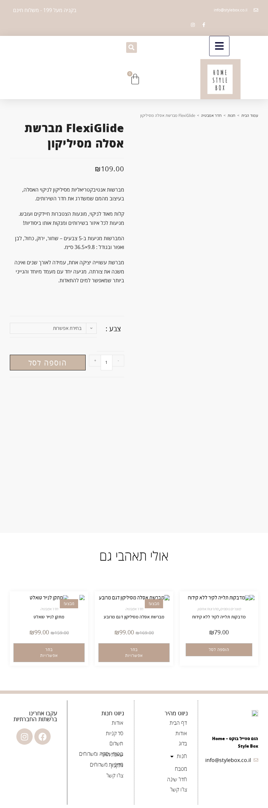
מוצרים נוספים (230, 608)
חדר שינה (177, 779)
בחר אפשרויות (134, 652)
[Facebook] (42, 736)
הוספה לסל (47, 362)
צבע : (113, 328)
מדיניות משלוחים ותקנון (106, 765)
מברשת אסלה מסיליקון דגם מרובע (134, 617)
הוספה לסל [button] (219, 649)
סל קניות (114, 733)
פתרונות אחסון (207, 608)
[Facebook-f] (203, 24)
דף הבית (178, 722)
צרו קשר (178, 789)
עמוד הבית (249, 115)
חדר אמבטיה (211, 115)
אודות (181, 733)
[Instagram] (24, 736)
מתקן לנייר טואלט (49, 617)
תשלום (116, 743)
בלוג (183, 743)
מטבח (181, 768)
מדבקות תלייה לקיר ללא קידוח (219, 617)
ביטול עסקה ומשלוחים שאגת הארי (101, 754)
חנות (231, 115)
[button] (131, 47)
